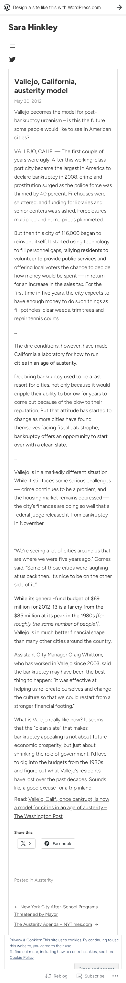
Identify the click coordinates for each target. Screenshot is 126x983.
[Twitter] (12, 59)
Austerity (44, 880)
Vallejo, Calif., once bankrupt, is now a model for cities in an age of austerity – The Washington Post (61, 807)
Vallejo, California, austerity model (45, 86)
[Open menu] (12, 46)
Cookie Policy (22, 957)
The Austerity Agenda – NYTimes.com (53, 924)
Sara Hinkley (33, 27)
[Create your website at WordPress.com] (63, 7)
